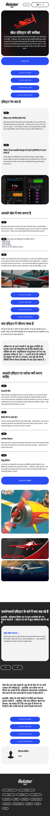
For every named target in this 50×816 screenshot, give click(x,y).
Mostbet (22, 794)
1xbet (8, 794)
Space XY (6, 804)
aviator (25, 61)
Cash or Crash (36, 799)
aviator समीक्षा (25, 480)
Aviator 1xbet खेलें (25, 80)
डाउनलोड (29, 804)
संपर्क (5, 808)
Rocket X (24, 799)
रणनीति (15, 799)
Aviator (26, 5)
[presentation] (6, 667)
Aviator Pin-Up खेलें (25, 87)
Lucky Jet (6, 799)
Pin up (26, 790)
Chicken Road (18, 804)
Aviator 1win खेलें (25, 73)
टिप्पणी (37, 804)
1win (9, 790)
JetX (36, 794)
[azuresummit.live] (12, 5)
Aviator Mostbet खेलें (25, 95)
